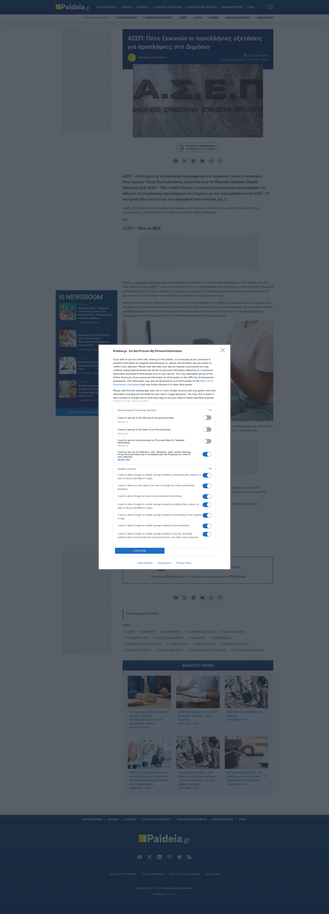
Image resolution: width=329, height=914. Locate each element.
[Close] (224, 351)
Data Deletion (145, 563)
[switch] (207, 417)
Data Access (164, 563)
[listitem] (164, 410)
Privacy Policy (183, 563)
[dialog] (164, 457)
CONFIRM (139, 551)
